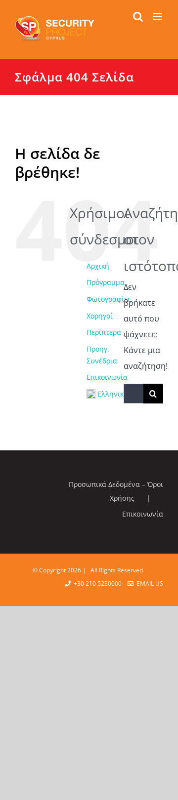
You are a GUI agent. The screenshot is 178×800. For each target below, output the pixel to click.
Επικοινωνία (107, 377)
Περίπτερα (104, 332)
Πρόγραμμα (106, 282)
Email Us (148, 583)
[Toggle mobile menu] (158, 16)
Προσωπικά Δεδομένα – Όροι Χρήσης (116, 491)
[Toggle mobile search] (138, 16)
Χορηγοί (100, 315)
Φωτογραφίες (109, 299)
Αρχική (98, 266)
